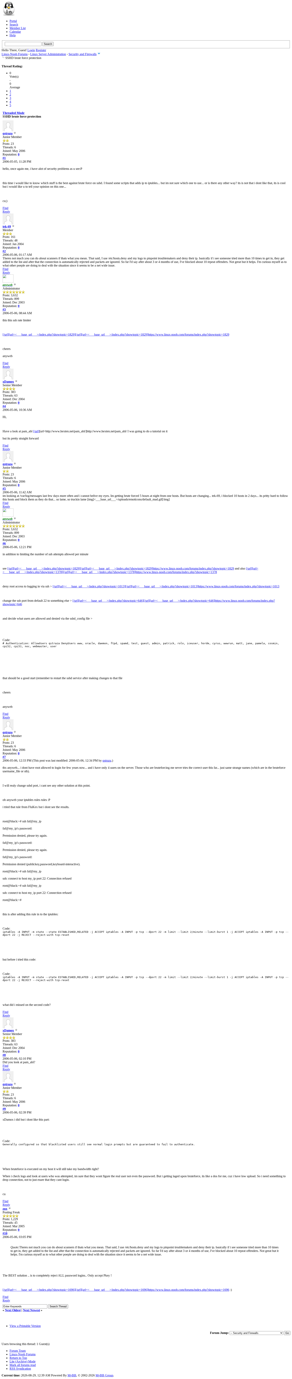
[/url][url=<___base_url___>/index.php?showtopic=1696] (39, 1289)
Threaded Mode (13, 113)
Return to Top (18, 1358)
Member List (18, 28)
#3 (4, 309)
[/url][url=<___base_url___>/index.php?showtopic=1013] (89, 586)
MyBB (72, 1375)
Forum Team (18, 1350)
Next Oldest (13, 1310)
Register (41, 50)
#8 (4, 1055)
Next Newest (31, 1310)
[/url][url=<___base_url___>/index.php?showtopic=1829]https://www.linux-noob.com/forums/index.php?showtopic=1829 (152, 334)
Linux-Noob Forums (15, 54)
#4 (4, 406)
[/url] (36, 431)
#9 (4, 1109)
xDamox (8, 381)
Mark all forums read (23, 1365)
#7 (4, 757)
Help (13, 35)
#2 (4, 251)
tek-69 (7, 226)
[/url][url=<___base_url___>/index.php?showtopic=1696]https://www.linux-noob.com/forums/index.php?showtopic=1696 (152, 1289)
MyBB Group (104, 1375)
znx (5, 1208)
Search (14, 24)
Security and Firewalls (83, 54)
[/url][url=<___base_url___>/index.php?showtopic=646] (108, 600)
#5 (4, 488)
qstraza (8, 133)
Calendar (15, 31)
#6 (4, 543)
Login (31, 50)
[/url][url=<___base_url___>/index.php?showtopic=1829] (39, 334)
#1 (4, 158)
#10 (5, 1233)
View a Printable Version (25, 1326)
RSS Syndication (20, 1368)
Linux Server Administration (48, 54)
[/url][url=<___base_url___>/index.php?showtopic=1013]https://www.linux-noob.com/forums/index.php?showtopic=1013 (202, 586)
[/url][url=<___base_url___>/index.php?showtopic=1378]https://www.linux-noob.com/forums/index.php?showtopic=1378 (140, 572)
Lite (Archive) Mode (23, 1361)
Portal (13, 21)
